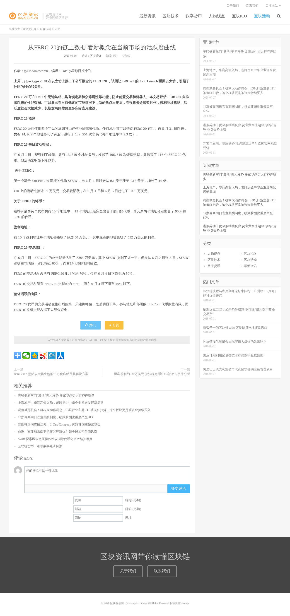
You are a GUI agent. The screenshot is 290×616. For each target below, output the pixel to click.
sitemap (185, 603)
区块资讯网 (25, 16)
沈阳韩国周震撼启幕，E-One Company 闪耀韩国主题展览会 (59, 424)
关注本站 (272, 5)
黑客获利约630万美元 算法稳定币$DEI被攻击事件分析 (152, 374)
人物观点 (217, 16)
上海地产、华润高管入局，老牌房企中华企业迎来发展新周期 (61, 402)
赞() (92, 325)
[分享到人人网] (60, 355)
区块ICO (239, 16)
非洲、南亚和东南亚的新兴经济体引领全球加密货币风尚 (57, 431)
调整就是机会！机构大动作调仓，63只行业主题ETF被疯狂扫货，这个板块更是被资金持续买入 (84, 410)
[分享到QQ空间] (34, 355)
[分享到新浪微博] (43, 355)
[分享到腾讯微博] (52, 355)
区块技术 (170, 16)
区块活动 (262, 16)
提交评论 (178, 488)
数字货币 (194, 16)
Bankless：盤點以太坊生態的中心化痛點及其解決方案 (51, 374)
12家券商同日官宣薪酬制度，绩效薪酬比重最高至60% (56, 417)
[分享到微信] (26, 355)
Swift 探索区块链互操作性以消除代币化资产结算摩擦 (55, 439)
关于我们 (232, 5)
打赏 (115, 325)
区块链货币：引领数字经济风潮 (40, 446)
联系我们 (252, 5)
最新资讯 (147, 16)
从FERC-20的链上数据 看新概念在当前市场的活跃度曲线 (102, 47)
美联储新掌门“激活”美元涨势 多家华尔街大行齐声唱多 (56, 395)
